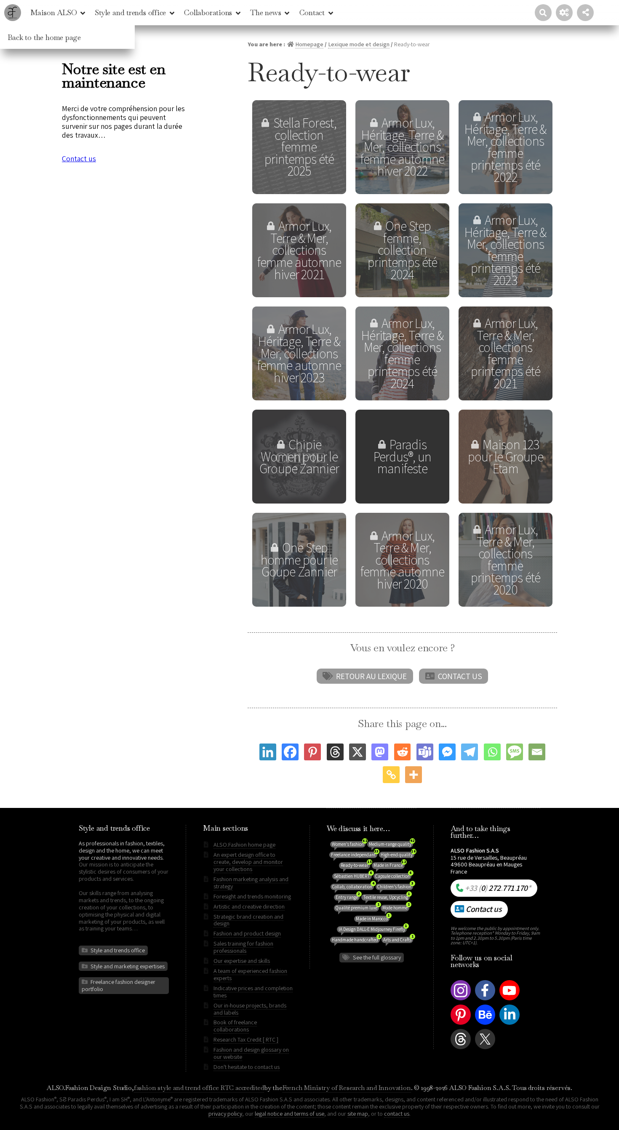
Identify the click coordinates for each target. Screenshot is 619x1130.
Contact (312, 12)
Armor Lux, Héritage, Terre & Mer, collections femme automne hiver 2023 (299, 353)
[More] (413, 774)
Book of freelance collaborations (235, 1025)
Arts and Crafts (398, 940)
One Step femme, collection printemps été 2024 (403, 249)
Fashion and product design (247, 933)
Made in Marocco (373, 919)
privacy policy (225, 1113)
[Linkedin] (267, 752)
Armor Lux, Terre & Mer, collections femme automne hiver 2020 (402, 559)
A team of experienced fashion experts (250, 974)
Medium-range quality (391, 844)
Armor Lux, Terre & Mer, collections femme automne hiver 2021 (299, 249)
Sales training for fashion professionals (243, 947)
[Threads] (335, 752)
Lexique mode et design (359, 44)
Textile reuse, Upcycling (386, 897)
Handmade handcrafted (356, 940)
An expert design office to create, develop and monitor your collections (248, 862)
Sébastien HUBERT (353, 876)
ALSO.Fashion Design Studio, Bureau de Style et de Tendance (12, 12)
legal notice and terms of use (289, 1113)
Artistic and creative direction (249, 906)
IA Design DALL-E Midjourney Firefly (373, 929)
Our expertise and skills (241, 961)
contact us (396, 1113)
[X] (357, 752)
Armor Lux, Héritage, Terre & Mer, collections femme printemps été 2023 (505, 250)
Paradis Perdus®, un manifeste (402, 456)
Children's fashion (395, 887)
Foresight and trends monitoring (252, 896)
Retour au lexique (371, 676)
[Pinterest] (312, 752)
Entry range (348, 897)
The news (265, 12)
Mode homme (395, 908)
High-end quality (397, 855)
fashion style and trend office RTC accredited (199, 1088)
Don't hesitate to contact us (246, 1067)
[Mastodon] (379, 752)
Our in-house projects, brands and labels (249, 1009)
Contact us (460, 676)
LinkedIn (509, 1024)
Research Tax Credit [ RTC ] (245, 1039)
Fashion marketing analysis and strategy (250, 882)
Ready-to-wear (355, 865)
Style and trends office (130, 12)
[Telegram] (469, 752)
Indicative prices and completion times (253, 991)
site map (357, 1113)
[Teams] (424, 752)
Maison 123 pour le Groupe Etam (505, 456)
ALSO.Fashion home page (244, 844)
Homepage (309, 44)
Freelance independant (354, 855)
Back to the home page (44, 37)
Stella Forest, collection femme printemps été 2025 (300, 146)
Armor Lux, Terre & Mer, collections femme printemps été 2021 (506, 353)
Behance (485, 1024)
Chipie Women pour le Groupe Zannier (299, 456)
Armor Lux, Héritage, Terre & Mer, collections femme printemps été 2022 (505, 147)
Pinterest (461, 1024)
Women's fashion (349, 844)
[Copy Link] (391, 774)
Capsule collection (393, 876)
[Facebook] (290, 752)
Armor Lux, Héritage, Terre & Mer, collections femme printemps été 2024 (402, 353)
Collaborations (208, 12)
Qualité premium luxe (357, 908)
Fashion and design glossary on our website (251, 1053)
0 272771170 (498, 887)
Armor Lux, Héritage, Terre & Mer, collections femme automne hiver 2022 (402, 146)
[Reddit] (402, 752)
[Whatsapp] (492, 752)
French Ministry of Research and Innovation (347, 1088)
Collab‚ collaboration (353, 887)
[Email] (536, 752)
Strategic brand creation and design (248, 920)
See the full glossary (377, 957)
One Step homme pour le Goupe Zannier (299, 559)
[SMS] (514, 752)
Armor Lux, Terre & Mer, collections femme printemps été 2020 (506, 559)
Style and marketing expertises (128, 966)
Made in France (389, 865)
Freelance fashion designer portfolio (118, 985)
